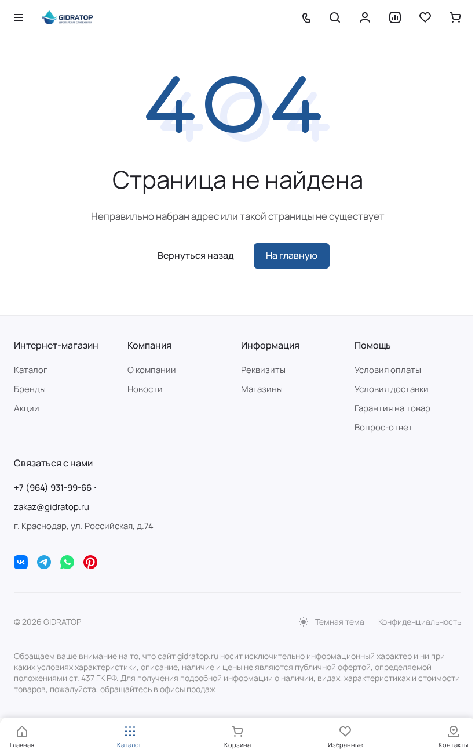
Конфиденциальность (419, 621)
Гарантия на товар (392, 408)
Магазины (262, 389)
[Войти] (365, 17)
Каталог (31, 370)
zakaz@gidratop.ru (51, 507)
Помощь (373, 345)
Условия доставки (392, 389)
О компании (151, 370)
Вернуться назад (196, 255)
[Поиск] (335, 17)
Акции (26, 408)
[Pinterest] (90, 562)
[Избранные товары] (425, 17)
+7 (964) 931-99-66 (53, 488)
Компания (149, 345)
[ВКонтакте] (21, 562)
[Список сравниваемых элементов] (395, 17)
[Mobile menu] (18, 17)
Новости (145, 389)
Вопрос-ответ (384, 427)
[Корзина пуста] (455, 17)
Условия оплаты (388, 370)
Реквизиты (263, 370)
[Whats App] (67, 562)
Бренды (30, 389)
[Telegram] (44, 562)
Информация (270, 345)
